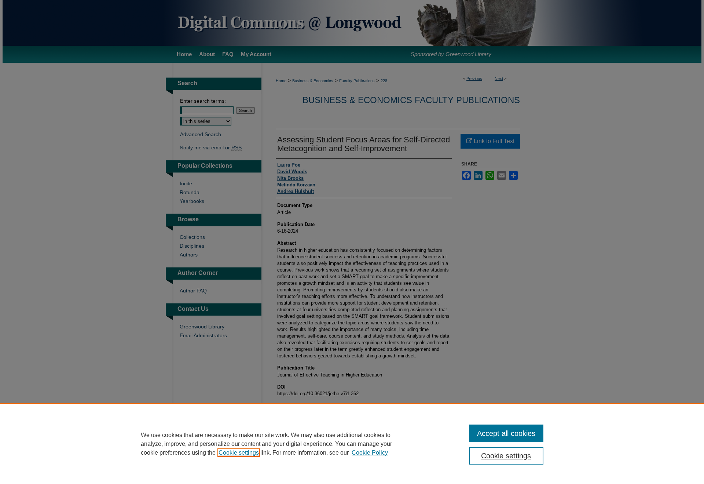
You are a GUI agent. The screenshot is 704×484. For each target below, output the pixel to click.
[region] (352, 443)
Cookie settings (239, 453)
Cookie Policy (370, 453)
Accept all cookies (506, 433)
